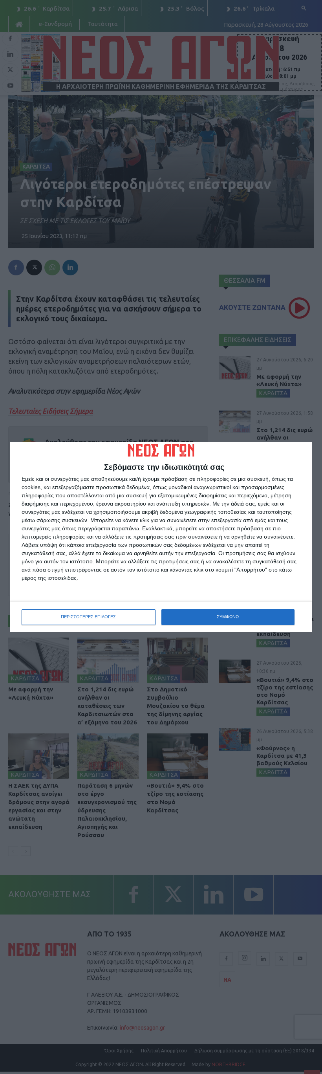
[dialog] (161, 537)
